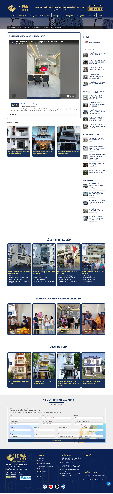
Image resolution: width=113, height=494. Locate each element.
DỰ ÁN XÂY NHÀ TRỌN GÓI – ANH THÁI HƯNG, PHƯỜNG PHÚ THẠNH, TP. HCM (97, 104)
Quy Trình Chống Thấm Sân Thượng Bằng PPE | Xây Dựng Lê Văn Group (97, 139)
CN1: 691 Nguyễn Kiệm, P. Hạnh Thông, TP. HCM (70, 470)
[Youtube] (13, 115)
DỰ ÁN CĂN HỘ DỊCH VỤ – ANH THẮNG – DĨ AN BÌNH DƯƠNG (97, 83)
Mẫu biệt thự (80, 15)
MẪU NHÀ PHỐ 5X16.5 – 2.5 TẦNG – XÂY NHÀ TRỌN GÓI (96, 210)
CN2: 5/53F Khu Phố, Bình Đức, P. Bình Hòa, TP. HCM (71, 474)
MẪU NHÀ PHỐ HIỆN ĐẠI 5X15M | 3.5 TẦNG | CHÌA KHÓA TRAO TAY (68, 152)
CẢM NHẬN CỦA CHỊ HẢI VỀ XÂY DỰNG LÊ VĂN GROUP (68, 330)
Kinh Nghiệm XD (57, 15)
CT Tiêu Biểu (33, 15)
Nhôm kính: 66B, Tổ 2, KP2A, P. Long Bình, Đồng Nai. (95, 475)
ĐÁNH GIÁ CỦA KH (45, 15)
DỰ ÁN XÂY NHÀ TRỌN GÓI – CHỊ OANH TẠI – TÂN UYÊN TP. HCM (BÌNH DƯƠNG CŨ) (97, 62)
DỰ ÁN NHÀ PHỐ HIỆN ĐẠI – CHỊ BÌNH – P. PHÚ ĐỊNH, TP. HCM (19, 272)
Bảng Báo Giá (23, 15)
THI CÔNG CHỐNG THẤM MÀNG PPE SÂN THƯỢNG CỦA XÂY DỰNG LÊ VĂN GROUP (97, 156)
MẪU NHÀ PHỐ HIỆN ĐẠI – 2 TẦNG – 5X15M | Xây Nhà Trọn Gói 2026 (18, 152)
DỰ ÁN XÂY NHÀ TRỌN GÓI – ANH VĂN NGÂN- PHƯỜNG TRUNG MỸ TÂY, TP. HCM (96, 119)
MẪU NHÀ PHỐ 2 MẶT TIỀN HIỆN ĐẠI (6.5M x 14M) (92, 382)
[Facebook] (10, 115)
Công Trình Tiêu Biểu (44, 463)
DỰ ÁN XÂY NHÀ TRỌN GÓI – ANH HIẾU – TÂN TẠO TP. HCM (96, 68)
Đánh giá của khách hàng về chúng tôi (58, 298)
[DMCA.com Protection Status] (11, 478)
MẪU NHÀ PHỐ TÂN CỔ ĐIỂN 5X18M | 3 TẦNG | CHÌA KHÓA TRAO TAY (42, 152)
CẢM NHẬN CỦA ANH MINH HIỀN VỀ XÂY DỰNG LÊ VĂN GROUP (43, 330)
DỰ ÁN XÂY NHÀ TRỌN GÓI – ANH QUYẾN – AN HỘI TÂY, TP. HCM (44, 272)
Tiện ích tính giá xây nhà (94, 42)
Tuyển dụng (91, 15)
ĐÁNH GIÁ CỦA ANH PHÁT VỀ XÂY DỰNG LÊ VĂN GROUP (92, 330)
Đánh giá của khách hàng (46, 466)
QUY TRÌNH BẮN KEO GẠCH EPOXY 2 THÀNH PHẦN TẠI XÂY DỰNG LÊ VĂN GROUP (97, 148)
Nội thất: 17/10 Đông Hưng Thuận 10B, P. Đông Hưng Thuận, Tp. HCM (95, 480)
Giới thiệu (13, 15)
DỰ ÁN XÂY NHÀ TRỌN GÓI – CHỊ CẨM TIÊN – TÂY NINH (97, 54)
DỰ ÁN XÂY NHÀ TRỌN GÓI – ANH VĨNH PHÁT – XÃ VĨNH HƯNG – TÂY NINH (96, 97)
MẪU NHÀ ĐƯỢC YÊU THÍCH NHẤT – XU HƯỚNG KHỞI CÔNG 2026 (68, 382)
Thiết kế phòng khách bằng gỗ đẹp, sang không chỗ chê (96, 164)
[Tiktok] (15, 115)
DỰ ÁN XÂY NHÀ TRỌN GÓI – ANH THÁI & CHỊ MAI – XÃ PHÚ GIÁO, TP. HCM (97, 126)
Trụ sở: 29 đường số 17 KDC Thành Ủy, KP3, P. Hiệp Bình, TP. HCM (71, 465)
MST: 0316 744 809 (67, 462)
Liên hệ (100, 15)
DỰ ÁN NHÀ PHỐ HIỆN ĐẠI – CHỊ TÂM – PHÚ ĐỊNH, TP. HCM (92, 272)
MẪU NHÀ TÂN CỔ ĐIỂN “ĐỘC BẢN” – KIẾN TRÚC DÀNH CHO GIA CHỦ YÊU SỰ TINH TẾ (96, 218)
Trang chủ (27, 27)
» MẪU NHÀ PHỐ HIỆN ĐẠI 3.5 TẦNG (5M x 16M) (46, 27)
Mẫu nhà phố (69, 15)
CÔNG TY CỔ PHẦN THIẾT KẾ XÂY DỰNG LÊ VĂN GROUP (71, 459)
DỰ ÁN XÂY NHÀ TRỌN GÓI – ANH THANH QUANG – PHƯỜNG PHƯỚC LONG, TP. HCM (97, 111)
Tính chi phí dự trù (56, 440)
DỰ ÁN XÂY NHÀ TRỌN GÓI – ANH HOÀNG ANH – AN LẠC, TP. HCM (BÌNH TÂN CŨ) (97, 76)
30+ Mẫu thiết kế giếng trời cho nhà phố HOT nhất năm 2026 (97, 171)
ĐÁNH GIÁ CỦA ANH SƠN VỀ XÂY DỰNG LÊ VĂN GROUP (19, 330)
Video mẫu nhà (58, 347)
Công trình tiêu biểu (59, 239)
